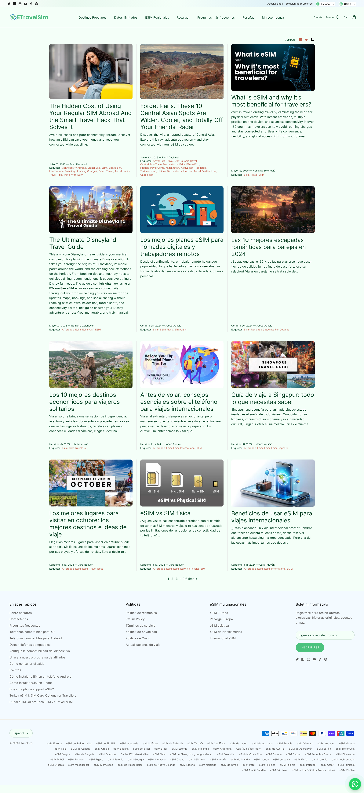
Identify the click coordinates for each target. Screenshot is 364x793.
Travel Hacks (122, 171)
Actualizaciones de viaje (143, 645)
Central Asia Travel (186, 160)
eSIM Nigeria (187, 764)
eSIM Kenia (300, 759)
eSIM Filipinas (267, 764)
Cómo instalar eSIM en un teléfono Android (40, 676)
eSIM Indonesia (129, 743)
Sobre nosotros (20, 613)
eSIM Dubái (57, 759)
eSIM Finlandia (200, 748)
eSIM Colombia (225, 754)
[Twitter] (9, 3)
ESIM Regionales (157, 17)
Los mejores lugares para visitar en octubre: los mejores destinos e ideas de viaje (88, 524)
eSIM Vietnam (305, 743)
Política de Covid (138, 638)
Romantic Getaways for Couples (270, 329)
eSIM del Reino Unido (79, 743)
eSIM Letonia (319, 759)
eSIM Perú (248, 764)
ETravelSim (25, 742)
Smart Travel (106, 171)
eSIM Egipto (96, 759)
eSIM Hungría (218, 759)
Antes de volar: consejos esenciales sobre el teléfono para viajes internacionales (178, 401)
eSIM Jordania (281, 759)
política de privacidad (141, 632)
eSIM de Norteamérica (226, 632)
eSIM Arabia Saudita (254, 770)
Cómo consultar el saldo (27, 663)
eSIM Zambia (347, 770)
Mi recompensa (273, 17)
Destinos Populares (92, 17)
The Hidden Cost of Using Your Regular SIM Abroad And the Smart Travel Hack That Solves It (90, 116)
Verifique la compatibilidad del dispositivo (39, 651)
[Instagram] (20, 3)
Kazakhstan (172, 167)
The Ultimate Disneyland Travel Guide (82, 243)
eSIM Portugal (308, 764)
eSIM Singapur (326, 743)
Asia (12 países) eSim (248, 748)
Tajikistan (200, 167)
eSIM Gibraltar (197, 759)
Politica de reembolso (141, 613)
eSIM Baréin (324, 748)
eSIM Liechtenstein (343, 759)
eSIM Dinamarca (345, 754)
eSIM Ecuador (76, 759)
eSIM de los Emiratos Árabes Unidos (313, 770)
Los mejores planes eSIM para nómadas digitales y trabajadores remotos (181, 246)
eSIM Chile (159, 754)
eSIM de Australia (262, 743)
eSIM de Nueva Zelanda (161, 764)
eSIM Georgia (136, 759)
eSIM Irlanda (261, 759)
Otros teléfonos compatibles (29, 645)
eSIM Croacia (274, 754)
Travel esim (257, 174)
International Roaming (62, 171)
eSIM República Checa (318, 754)
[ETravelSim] (29, 17)
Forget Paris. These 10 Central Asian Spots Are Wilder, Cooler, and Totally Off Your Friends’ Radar (181, 116)
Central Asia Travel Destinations (159, 164)
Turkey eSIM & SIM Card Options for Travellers (42, 695)
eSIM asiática (219, 625)
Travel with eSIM (73, 174)
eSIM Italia (60, 748)
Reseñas (248, 17)
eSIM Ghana (177, 759)
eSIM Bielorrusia (345, 748)
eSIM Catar (327, 764)
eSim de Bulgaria (84, 754)
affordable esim (71, 329)
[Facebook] (14, 3)
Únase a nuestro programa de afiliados (37, 657)
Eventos (15, 670)
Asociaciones (275, 3)
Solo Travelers (77, 447)
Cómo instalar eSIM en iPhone (31, 683)
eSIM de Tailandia (172, 743)
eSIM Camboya (107, 754)
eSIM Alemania (157, 759)
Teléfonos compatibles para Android (35, 638)
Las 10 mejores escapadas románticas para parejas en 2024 (268, 246)
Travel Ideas (96, 568)
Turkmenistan (148, 171)
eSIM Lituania (56, 764)
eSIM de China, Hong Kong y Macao (191, 754)
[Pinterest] (36, 3)
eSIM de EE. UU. (106, 743)
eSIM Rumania (346, 764)
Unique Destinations (170, 171)
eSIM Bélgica (62, 754)
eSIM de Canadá (80, 748)
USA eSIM (95, 329)
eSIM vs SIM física (165, 513)
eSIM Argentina (222, 748)
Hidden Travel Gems (152, 167)
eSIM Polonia (287, 764)
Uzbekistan (147, 174)
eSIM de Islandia (240, 759)
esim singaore (279, 447)
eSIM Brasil (160, 748)
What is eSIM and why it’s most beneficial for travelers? (271, 101)
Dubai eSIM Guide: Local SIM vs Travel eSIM (41, 702)
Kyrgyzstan (187, 167)
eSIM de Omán (229, 764)
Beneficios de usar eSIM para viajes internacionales (271, 517)
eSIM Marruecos (103, 764)
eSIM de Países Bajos (130, 764)
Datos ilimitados (125, 17)
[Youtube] (25, 3)
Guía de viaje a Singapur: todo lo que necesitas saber (272, 398)
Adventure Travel (163, 160)
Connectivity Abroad (74, 167)
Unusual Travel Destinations (199, 171)
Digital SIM (94, 167)
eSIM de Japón (238, 743)
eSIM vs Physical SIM (192, 568)
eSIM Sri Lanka (278, 770)
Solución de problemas (299, 3)
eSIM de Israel (141, 748)
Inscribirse (310, 647)
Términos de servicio (140, 625)
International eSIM (191, 447)
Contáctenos (18, 619)
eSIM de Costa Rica (250, 754)
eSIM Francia (284, 743)
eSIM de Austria (275, 748)
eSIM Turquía (195, 743)
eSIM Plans (166, 329)
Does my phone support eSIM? (31, 689)
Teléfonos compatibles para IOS (32, 632)
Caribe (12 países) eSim (134, 754)
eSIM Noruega (207, 764)
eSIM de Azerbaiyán (300, 748)
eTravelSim (114, 167)
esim (104, 167)
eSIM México (150, 743)
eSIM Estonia (179, 748)
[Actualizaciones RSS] (312, 39)
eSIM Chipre (293, 754)
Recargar (183, 17)
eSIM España (121, 748)
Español (18, 733)
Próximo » (190, 579)
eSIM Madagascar (78, 764)
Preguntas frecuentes (24, 625)
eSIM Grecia (102, 748)
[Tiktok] (31, 3)
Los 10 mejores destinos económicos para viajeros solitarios (84, 401)
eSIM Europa (219, 613)
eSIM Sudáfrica (216, 743)
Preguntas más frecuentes (216, 17)
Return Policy (135, 619)
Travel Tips (55, 174)
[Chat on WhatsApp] (355, 784)
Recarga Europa (221, 619)
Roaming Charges (86, 171)
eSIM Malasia (347, 743)
